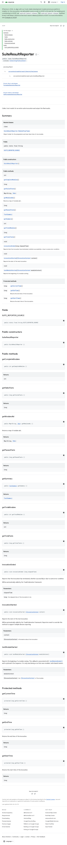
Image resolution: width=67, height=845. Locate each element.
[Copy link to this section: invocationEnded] (17, 565)
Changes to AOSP (11, 17)
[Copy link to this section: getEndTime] (13, 722)
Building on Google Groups (31, 826)
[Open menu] (3, 2)
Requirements (6, 815)
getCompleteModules (10, 180)
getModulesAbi (8, 198)
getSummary (7, 219)
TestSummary (8, 214)
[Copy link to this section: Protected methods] (23, 688)
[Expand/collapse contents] (12, 31)
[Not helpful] (63, 25)
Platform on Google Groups (31, 824)
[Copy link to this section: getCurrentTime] (17, 694)
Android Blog (27, 818)
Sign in (63, 2)
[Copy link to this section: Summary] (13, 116)
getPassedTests (9, 210)
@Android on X (28, 812)
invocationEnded (9, 246)
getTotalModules (9, 228)
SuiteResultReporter (11, 163)
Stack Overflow (49, 824)
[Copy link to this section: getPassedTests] (16, 450)
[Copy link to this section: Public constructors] (23, 332)
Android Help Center (51, 812)
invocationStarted (10, 258)
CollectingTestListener (18, 61)
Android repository (7, 812)
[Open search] (41, 2)
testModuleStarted (10, 270)
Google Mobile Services (51, 821)
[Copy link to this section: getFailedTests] (15, 388)
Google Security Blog (29, 821)
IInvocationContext (24, 258)
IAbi (14, 193)
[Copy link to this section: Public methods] (19, 354)
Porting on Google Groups (31, 829)
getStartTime (15, 298)
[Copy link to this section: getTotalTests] (15, 536)
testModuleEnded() (56, 661)
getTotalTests (9, 237)
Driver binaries (6, 826)
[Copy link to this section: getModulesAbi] (16, 417)
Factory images (6, 824)
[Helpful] (61, 25)
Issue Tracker (48, 826)
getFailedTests (9, 189)
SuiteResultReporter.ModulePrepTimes (17, 131)
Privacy (33, 836)
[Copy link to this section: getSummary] (14, 479)
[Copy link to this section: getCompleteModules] (21, 359)
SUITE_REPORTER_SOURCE (12, 150)
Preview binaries (6, 821)
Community (15, 836)
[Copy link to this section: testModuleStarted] (19, 647)
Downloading (6, 818)
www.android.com (50, 818)
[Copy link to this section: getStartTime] (14, 756)
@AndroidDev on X (29, 815)
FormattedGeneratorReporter (11, 85)
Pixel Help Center (50, 815)
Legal (21, 836)
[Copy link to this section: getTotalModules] (17, 507)
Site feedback (41, 836)
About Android (6, 836)
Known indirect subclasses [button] (12, 93)
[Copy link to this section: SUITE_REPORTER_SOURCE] (26, 316)
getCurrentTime (16, 286)
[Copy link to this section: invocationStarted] (18, 605)
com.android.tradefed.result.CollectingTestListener (23, 71)
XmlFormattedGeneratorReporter (12, 94)
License (27, 836)
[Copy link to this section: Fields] (9, 310)
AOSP (3, 25)
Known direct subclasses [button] (11, 84)
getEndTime (14, 290)
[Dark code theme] (64, 321)
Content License (50, 799)
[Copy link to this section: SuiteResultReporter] (20, 337)
